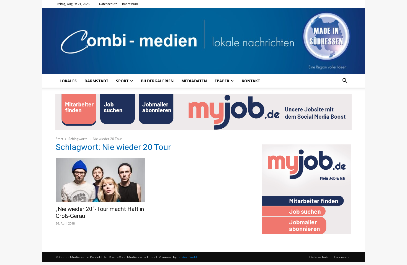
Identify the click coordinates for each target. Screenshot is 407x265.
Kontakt (251, 80)
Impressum (130, 4)
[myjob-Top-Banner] (203, 112)
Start (59, 138)
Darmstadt (96, 80)
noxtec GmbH (188, 257)
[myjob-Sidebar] (306, 232)
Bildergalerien (157, 80)
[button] (344, 81)
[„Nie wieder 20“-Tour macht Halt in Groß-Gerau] (100, 180)
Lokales (68, 80)
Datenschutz (108, 4)
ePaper (222, 80)
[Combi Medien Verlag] (203, 41)
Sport (122, 80)
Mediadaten (194, 80)
